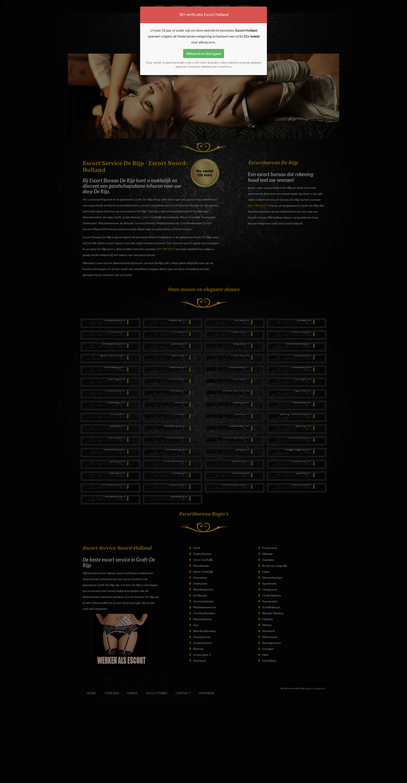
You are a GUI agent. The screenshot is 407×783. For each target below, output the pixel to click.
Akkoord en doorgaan (203, 53)
